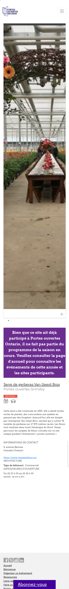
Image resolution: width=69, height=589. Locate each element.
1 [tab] (8, 320)
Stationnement (13, 401)
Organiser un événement (18, 573)
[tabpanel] (35, 170)
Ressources (10, 577)
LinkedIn (21, 560)
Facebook (6, 560)
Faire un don (11, 584)
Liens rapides (11, 581)
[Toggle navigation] (61, 11)
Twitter (11, 560)
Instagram (16, 560)
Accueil (8, 565)
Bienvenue (10, 569)
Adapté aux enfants (6, 401)
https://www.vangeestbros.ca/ (20, 457)
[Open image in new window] (63, 314)
